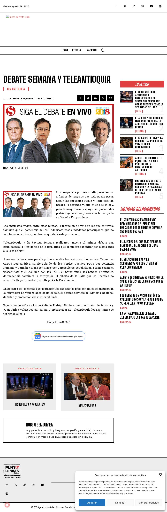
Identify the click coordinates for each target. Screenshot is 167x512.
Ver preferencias (149, 502)
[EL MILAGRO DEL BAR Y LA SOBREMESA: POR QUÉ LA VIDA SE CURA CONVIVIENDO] (126, 142)
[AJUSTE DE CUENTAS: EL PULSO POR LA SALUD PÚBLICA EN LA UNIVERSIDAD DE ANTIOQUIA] (126, 162)
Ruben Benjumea (23, 98)
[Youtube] (151, 6)
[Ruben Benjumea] (15, 430)
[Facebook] (116, 6)
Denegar (120, 502)
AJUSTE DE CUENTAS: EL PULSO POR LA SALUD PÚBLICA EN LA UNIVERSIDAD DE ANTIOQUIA (148, 164)
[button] (160, 475)
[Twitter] (124, 6)
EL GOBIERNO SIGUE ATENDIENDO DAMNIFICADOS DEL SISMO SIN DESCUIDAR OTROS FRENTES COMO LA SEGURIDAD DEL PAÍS (149, 99)
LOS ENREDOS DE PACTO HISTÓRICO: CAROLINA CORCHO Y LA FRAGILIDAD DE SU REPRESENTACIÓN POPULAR (148, 187)
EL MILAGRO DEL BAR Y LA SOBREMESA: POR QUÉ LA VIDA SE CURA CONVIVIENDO (149, 142)
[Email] (110, 98)
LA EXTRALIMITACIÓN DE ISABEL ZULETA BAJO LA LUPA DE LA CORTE (139, 315)
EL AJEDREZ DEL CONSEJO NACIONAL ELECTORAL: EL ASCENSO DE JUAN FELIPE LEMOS (149, 122)
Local (139, 111)
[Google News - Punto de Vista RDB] (58, 336)
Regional (140, 131)
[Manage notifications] (7, 504)
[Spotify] (160, 6)
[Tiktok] (133, 6)
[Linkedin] (95, 98)
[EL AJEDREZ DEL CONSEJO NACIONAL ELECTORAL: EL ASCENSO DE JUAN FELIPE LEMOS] (126, 122)
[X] (88, 98)
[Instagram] (142, 6)
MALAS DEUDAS (87, 405)
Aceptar (92, 502)
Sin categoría (16, 89)
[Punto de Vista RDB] (20, 29)
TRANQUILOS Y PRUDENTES (30, 404)
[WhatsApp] (103, 98)
